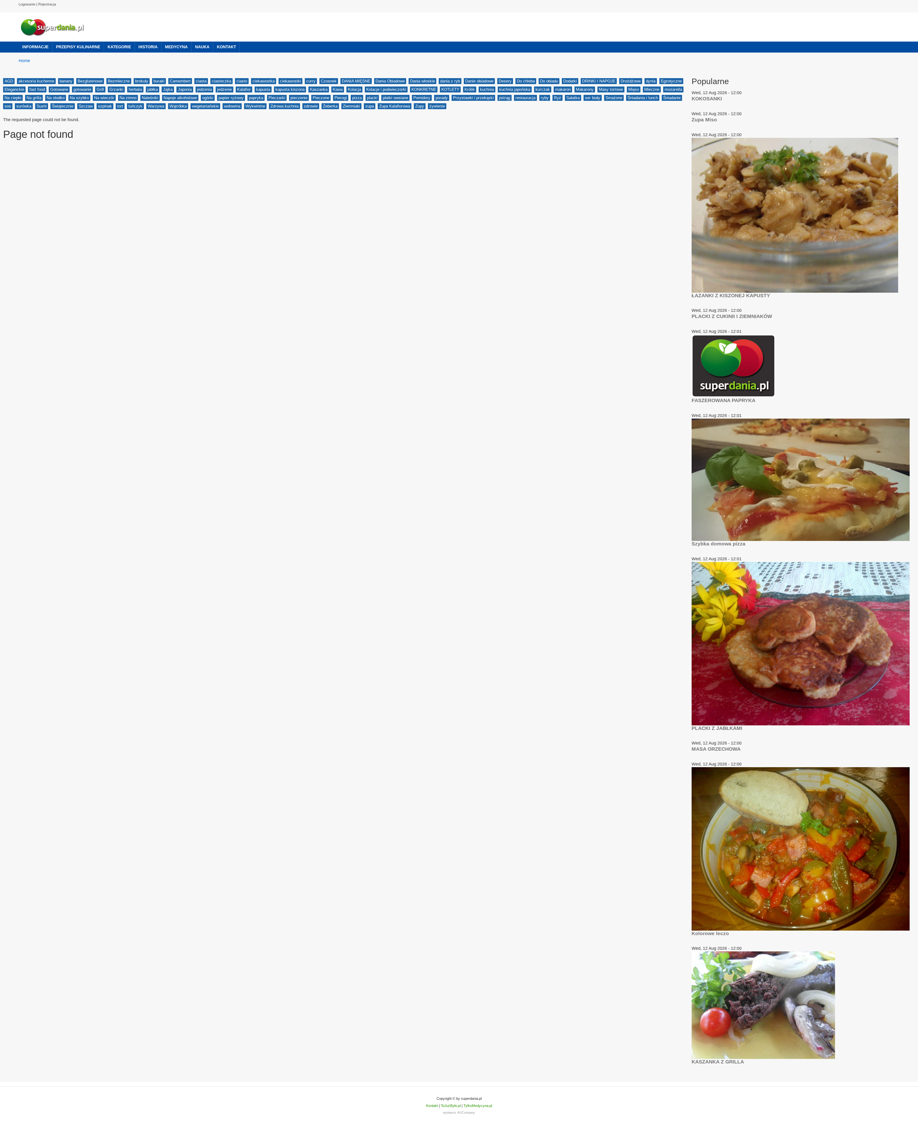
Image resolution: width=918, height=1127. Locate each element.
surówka (23, 106)
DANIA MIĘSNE (356, 81)
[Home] (55, 27)
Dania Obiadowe (390, 81)
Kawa (338, 89)
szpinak (105, 106)
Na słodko (56, 98)
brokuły (141, 81)
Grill (100, 89)
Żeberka (330, 106)
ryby (545, 98)
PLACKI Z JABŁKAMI (717, 728)
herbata (135, 89)
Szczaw (86, 106)
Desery (505, 81)
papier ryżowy (231, 98)
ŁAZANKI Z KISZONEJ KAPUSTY (731, 295)
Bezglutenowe (90, 81)
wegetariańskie (205, 106)
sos (8, 106)
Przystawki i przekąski (473, 98)
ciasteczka (221, 81)
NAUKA (202, 47)
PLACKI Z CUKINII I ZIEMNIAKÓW (732, 316)
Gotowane (59, 89)
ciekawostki (290, 81)
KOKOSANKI (707, 98)
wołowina (232, 106)
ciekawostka (263, 81)
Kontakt (432, 1106)
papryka (256, 98)
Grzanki (116, 89)
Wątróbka (178, 106)
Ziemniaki (351, 106)
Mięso (633, 89)
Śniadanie (672, 98)
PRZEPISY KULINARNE (78, 47)
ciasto (241, 81)
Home (24, 60)
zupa (369, 106)
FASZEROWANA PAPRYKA (723, 400)
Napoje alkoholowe (180, 98)
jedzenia (204, 89)
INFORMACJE (35, 47)
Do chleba (526, 81)
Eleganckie (14, 89)
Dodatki (570, 81)
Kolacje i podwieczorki (386, 89)
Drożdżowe (631, 81)
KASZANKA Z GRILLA (718, 1061)
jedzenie (224, 89)
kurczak (543, 89)
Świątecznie (62, 106)
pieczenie (298, 98)
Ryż (557, 98)
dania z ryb (450, 81)
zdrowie (311, 106)
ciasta (201, 81)
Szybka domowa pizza (718, 543)
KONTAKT (226, 47)
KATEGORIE (119, 47)
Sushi (42, 106)
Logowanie (27, 4)
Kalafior (244, 89)
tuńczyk (135, 106)
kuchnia (487, 89)
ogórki (207, 98)
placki (372, 98)
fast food (37, 89)
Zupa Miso (704, 119)
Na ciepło (13, 98)
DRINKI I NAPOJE (598, 81)
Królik (469, 89)
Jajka (168, 89)
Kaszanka (319, 89)
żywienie (437, 106)
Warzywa (156, 106)
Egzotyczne (671, 81)
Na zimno (128, 98)
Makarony (585, 89)
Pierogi (340, 98)
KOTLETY (450, 89)
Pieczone (321, 98)
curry (311, 81)
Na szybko (79, 98)
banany (66, 81)
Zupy (419, 106)
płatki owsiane (395, 98)
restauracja (525, 98)
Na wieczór (104, 98)
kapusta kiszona (290, 89)
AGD (9, 81)
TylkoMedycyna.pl (478, 1106)
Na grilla (34, 98)
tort (120, 106)
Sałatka (573, 98)
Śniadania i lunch (643, 98)
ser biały (592, 98)
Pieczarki (276, 98)
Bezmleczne (119, 81)
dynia (651, 81)
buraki (158, 81)
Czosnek (329, 81)
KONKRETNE (423, 89)
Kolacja (354, 89)
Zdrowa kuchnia (284, 106)
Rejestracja (47, 4)
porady (442, 98)
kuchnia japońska (514, 89)
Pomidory (421, 98)
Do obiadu (549, 81)
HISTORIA (148, 47)
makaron (563, 89)
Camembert (180, 81)
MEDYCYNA (176, 47)
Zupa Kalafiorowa (394, 106)
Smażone (614, 98)
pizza (357, 98)
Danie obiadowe (479, 81)
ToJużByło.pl (451, 1106)
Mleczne (651, 89)
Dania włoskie (422, 81)
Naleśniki (150, 98)
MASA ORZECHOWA (716, 749)
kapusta (263, 89)
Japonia (185, 89)
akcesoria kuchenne (36, 81)
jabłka (152, 89)
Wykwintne (255, 106)
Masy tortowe (611, 89)
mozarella (673, 89)
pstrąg (504, 98)
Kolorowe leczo (710, 933)
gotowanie (82, 89)
